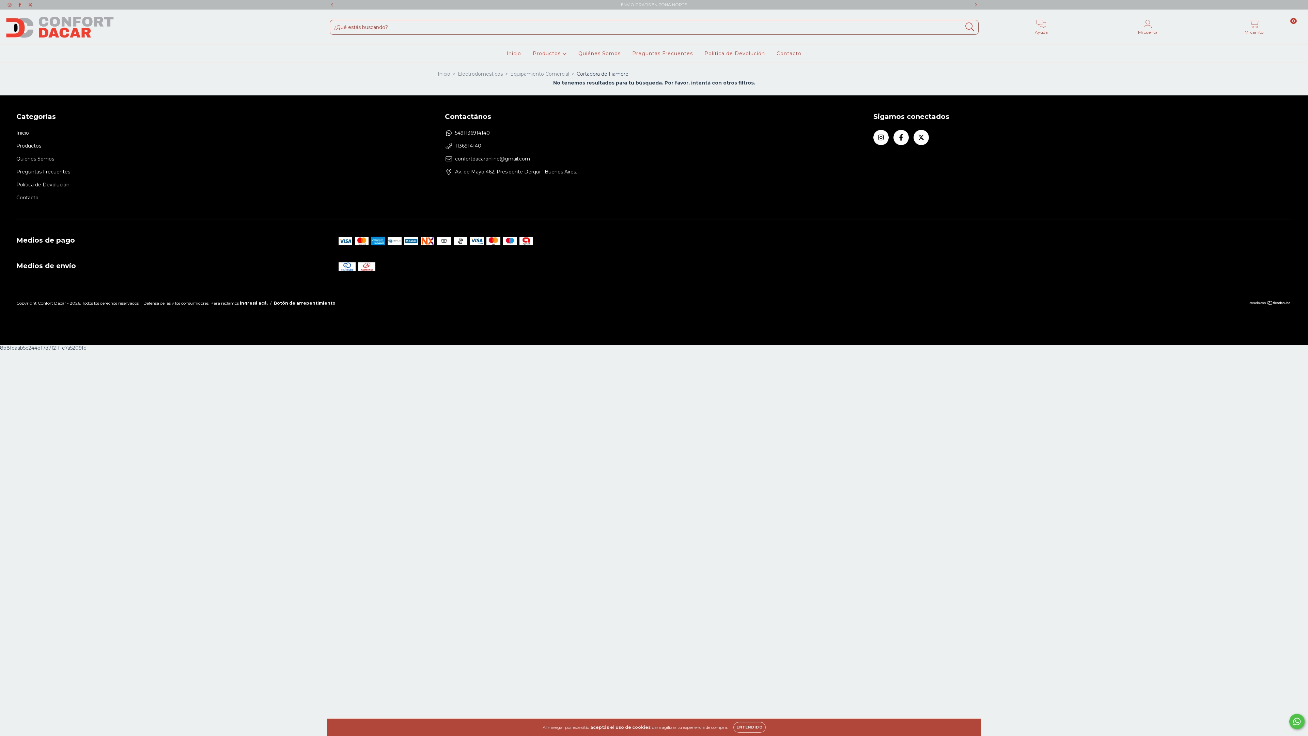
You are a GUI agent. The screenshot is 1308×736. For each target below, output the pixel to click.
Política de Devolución (734, 53)
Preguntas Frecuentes (662, 53)
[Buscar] (970, 27)
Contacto (789, 53)
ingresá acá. (254, 303)
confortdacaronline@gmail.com (492, 159)
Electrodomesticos (480, 74)
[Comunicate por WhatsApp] (1297, 721)
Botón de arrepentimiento (305, 303)
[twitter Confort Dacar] (30, 5)
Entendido (749, 727)
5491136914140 (472, 133)
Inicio (514, 53)
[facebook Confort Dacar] (20, 5)
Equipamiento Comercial (539, 74)
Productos (547, 53)
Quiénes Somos (599, 53)
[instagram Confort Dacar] (10, 5)
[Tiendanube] (1270, 303)
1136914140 (468, 146)
